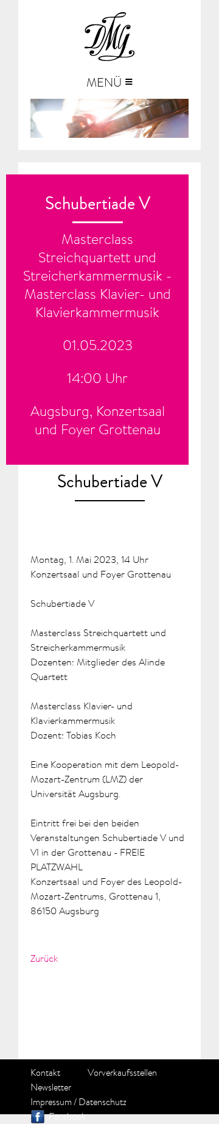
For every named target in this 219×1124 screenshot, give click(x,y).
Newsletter (50, 1087)
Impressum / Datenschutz (78, 1102)
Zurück (44, 958)
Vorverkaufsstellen (122, 1072)
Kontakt (45, 1072)
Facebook (67, 1116)
